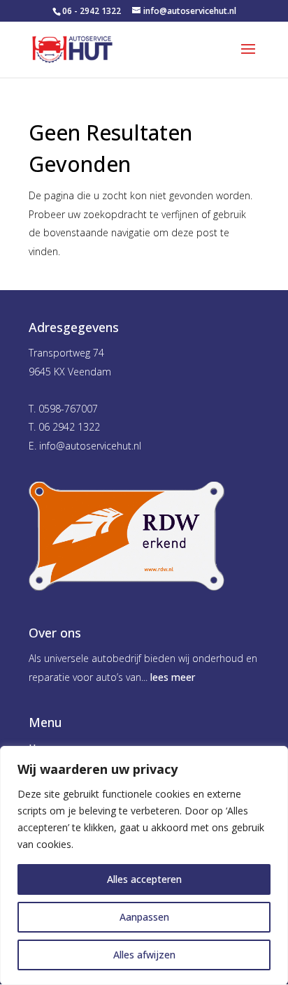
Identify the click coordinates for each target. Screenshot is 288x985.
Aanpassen (144, 916)
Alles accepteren (144, 879)
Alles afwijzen (144, 954)
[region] (144, 865)
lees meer (172, 677)
